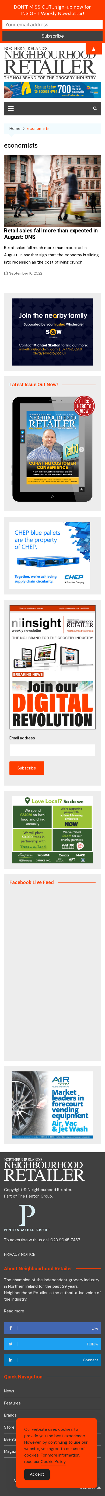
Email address (22, 738)
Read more (14, 1311)
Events (10, 1439)
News (9, 1391)
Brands (10, 1415)
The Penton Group (35, 1196)
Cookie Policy (53, 1461)
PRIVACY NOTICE (19, 1254)
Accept (37, 1474)
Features (12, 1403)
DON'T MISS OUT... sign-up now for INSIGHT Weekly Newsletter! (52, 10)
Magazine (13, 1451)
